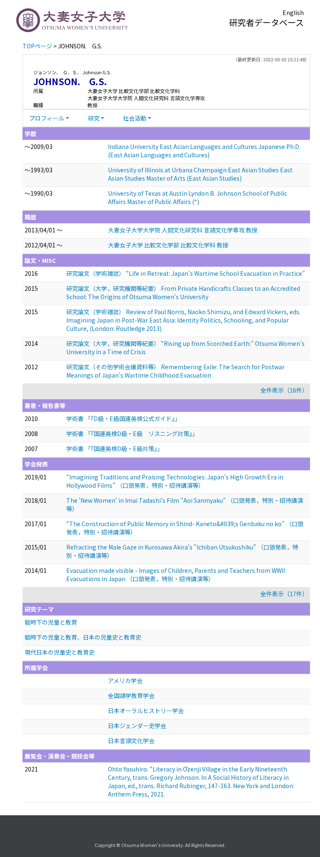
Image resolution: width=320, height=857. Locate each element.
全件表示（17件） (284, 594)
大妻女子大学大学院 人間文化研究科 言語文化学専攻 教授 (183, 230)
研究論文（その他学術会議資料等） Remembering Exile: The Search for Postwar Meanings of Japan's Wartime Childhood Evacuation (175, 371)
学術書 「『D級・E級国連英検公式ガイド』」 (123, 418)
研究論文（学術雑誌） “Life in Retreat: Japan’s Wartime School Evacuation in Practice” (185, 273)
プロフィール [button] (46, 118)
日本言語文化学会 (131, 740)
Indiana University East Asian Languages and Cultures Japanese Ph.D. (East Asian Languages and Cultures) (204, 150)
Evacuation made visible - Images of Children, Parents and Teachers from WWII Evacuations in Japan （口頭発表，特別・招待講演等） (175, 574)
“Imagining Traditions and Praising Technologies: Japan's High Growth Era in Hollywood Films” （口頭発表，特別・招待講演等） (174, 481)
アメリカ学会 (125, 680)
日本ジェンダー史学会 (137, 725)
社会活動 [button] (134, 118)
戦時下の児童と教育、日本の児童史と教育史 (83, 637)
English (293, 12)
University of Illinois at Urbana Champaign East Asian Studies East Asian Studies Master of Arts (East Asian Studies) (200, 174)
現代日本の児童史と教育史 (60, 652)
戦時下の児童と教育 (51, 622)
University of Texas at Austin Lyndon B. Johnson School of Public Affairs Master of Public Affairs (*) (197, 197)
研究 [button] (94, 118)
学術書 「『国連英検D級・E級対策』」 (114, 448)
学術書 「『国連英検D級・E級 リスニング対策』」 (132, 433)
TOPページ (37, 46)
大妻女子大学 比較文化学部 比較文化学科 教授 (168, 245)
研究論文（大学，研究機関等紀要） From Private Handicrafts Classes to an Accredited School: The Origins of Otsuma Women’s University (183, 292)
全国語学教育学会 (131, 695)
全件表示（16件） (284, 390)
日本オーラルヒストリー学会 (146, 710)
